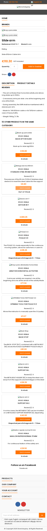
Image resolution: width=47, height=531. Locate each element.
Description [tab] (8, 83)
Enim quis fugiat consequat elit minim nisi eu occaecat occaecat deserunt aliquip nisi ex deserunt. (23, 521)
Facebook (23, 468)
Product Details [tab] (26, 83)
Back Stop (23, 337)
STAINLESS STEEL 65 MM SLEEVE (23, 172)
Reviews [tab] (6, 87)
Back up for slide (23, 139)
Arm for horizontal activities (23, 271)
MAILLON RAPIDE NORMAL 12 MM (23, 436)
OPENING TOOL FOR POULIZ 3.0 (23, 304)
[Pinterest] (14, 74)
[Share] (9, 74)
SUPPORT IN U (23, 403)
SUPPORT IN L (23, 370)
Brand (24, 44)
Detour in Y (23, 205)
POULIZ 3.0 (23, 238)
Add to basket (33, 66)
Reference (6, 44)
